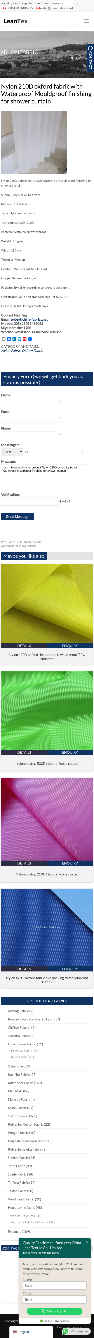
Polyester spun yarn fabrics (28, 1141)
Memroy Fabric (19, 1099)
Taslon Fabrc (17, 1191)
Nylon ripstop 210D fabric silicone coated (47, 874)
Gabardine (15, 1066)
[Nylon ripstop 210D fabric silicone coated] (47, 859)
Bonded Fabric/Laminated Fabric (31, 1019)
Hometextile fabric (21, 1207)
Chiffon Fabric (18, 1027)
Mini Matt (15, 1091)
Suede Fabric (17, 1174)
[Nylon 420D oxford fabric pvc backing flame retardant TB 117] (47, 965)
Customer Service (69, 1327)
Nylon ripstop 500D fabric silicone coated (47, 763)
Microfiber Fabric (20, 1083)
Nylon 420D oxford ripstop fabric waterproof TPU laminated (47, 656)
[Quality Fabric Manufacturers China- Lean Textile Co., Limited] (15, 25)
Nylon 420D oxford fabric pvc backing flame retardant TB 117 (47, 980)
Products (14, 1231)
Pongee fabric (18, 1133)
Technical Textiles (21, 1216)
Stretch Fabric (18, 1158)
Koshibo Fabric (19, 1074)
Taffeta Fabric (18, 1182)
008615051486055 (20, 8)
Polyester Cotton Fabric (25, 1124)
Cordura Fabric (19, 1036)
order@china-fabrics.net (56, 8)
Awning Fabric (18, 1011)
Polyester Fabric (21, 1050)
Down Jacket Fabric (22, 1044)
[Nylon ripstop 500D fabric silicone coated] (47, 748)
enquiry (70, 645)
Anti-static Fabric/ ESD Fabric (30, 1222)
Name (27, 1279)
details (24, 645)
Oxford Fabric (32, 350)
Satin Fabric (16, 1166)
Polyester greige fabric (25, 1149)
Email (27, 1293)
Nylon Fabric (84, 58)
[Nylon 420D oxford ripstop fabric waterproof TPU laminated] (47, 641)
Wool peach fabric (21, 1199)
